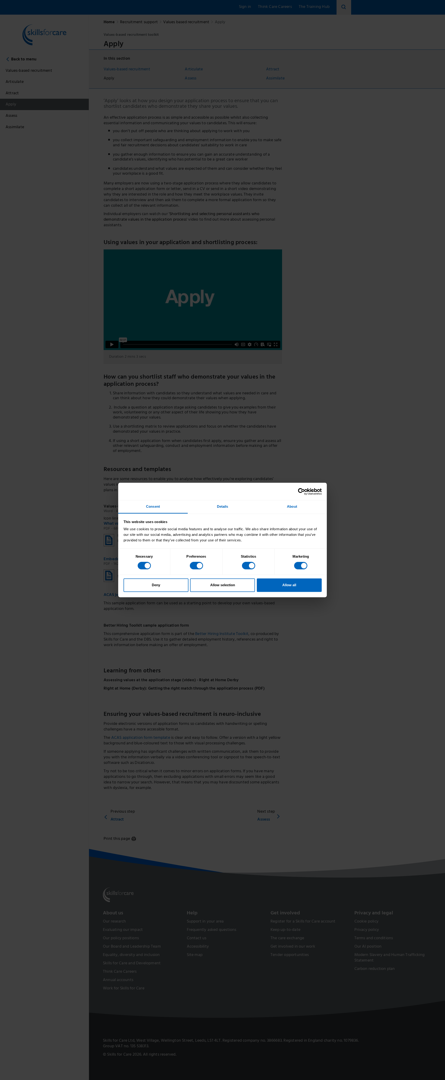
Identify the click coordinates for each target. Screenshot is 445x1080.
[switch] (196, 565)
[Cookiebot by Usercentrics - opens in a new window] (301, 491)
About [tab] (292, 506)
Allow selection (222, 585)
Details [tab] (222, 506)
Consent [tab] (153, 506)
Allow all (289, 585)
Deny (156, 585)
